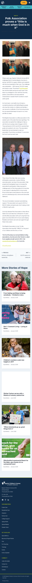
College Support (6, 518)
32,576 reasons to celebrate (25, 255)
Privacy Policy (5, 580)
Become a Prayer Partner (8, 538)
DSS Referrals (27, 7)
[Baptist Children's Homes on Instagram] (5, 500)
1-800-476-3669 (6, 561)
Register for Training (3, 7)
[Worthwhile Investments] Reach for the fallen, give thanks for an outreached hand (16, 462)
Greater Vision (5, 527)
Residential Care (6, 510)
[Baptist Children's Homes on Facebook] (2, 500)
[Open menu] (29, 2)
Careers (4, 569)
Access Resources (11, 7)
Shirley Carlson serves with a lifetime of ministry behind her (14, 394)
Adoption (4, 513)
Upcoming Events (19, 7)
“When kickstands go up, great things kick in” (14, 428)
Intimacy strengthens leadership (7, 255)
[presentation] (16, 280)
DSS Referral (5, 567)
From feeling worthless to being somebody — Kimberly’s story (14, 294)
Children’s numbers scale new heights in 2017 (14, 361)
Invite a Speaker (5, 552)
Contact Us (4, 564)
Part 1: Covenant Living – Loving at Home (15, 327)
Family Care (4, 516)
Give (23, 2)
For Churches (5, 544)
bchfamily (5, 31)
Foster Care (4, 507)
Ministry (16, 15)
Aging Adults (5, 521)
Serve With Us (5, 535)
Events (3, 550)
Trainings (4, 547)
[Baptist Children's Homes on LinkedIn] (8, 500)
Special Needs (5, 524)
